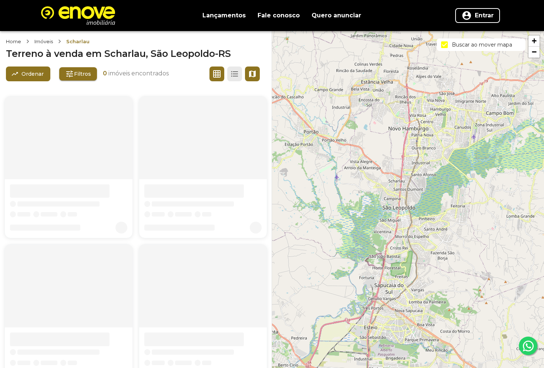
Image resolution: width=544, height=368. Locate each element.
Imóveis (43, 41)
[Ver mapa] (252, 74)
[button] (534, 41)
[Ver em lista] (234, 74)
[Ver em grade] (216, 74)
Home (13, 41)
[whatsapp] (528, 346)
